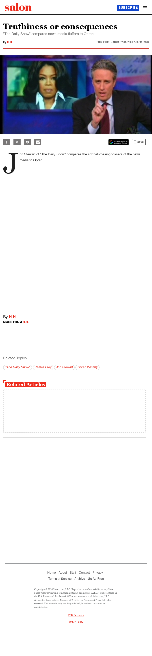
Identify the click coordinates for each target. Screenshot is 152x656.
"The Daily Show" (17, 367)
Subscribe (128, 7)
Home (51, 572)
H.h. (10, 42)
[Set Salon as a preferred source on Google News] (118, 142)
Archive (79, 579)
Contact (84, 572)
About (63, 572)
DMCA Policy (76, 622)
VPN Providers (76, 615)
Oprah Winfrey (87, 367)
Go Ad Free (96, 579)
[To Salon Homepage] (18, 7)
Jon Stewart (64, 367)
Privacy (97, 572)
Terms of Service (60, 579)
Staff (73, 572)
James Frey (43, 367)
